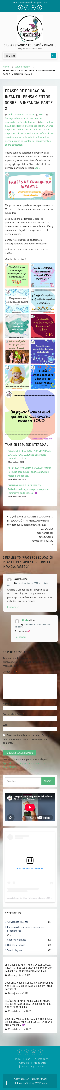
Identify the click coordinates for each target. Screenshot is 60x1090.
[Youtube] (33, 1052)
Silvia (41, 114)
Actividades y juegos (17, 921)
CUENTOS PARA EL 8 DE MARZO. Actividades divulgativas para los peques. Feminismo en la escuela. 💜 (29, 489)
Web (5, 724)
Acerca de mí (42, 1059)
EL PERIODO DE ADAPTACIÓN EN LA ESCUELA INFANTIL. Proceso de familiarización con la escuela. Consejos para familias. (28, 967)
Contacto (24, 1063)
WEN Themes (42, 1083)
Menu (12, 56)
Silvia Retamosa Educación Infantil (30, 45)
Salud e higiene (28, 122)
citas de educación (34, 125)
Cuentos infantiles (16, 939)
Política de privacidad (33, 1066)
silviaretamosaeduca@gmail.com (31, 2)
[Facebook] (19, 1052)
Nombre (8, 703)
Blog (28, 1059)
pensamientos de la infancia (19, 141)
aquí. (37, 167)
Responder (13, 607)
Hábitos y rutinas (16, 945)
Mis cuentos (40, 1063)
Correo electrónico (14, 714)
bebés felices (17, 125)
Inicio (18, 1059)
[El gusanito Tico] (40, 1052)
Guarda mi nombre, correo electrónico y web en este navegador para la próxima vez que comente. (28, 739)
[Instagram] (26, 1052)
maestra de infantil (25, 137)
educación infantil (27, 129)
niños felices (42, 137)
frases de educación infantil (32, 133)
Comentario (10, 671)
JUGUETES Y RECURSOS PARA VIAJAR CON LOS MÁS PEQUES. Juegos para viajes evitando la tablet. (29, 454)
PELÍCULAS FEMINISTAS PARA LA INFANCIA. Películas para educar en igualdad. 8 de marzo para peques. (30, 472)
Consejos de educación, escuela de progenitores (25, 928)
